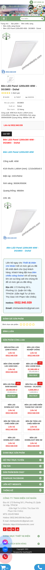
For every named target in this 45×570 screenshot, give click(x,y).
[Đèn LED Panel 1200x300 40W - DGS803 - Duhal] (22, 53)
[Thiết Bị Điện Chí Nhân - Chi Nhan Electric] (22, 15)
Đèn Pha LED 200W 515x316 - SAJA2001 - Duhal (33, 386)
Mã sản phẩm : (10, 103)
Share (6, 97)
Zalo (5, 549)
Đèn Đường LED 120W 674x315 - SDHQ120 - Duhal (11, 349)
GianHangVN (27, 552)
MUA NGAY (33, 375)
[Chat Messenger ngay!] (5, 542)
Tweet (18, 97)
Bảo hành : (11, 109)
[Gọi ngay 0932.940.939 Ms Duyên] (5, 556)
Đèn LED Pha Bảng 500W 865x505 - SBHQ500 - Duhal (11, 386)
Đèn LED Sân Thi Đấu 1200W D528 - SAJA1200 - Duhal (33, 366)
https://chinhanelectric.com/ (22, 524)
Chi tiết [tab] (6, 134)
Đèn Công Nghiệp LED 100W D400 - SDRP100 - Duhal (11, 366)
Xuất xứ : (12, 106)
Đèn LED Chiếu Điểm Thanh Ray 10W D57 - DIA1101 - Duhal (33, 407)
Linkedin (30, 97)
